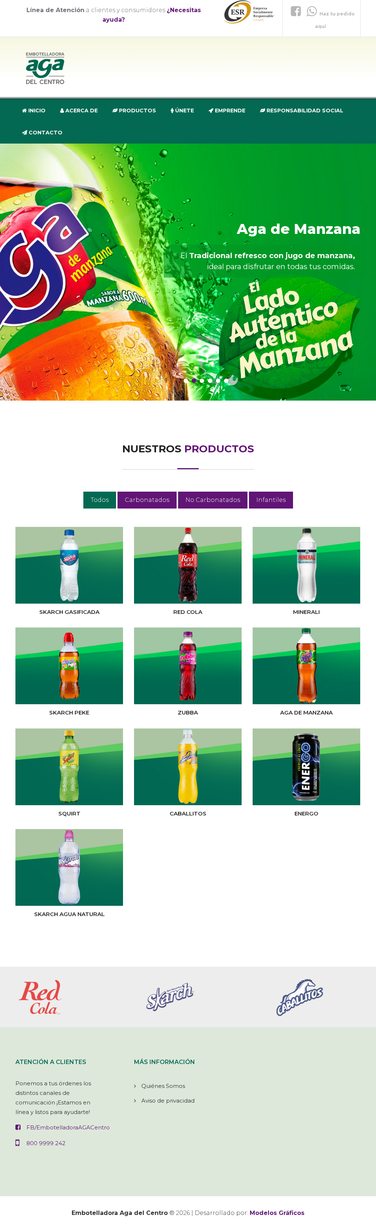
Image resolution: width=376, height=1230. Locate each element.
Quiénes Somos (163, 1085)
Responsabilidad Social (304, 110)
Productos (137, 110)
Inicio (36, 110)
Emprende (229, 110)
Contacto (44, 132)
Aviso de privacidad (168, 1100)
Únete (184, 110)
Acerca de (81, 110)
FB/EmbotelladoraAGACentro (68, 1127)
